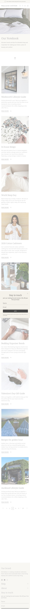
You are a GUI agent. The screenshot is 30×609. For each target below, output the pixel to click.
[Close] (27, 293)
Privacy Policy (21, 314)
